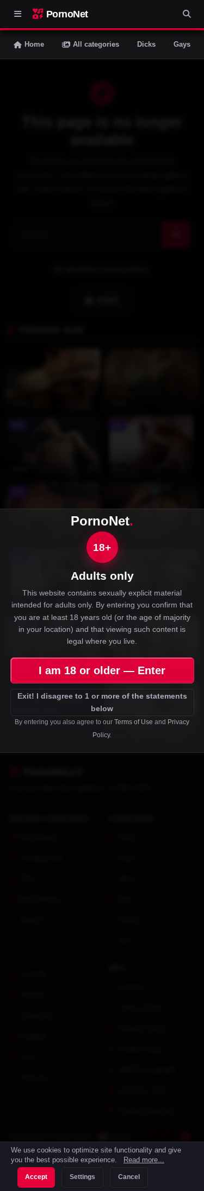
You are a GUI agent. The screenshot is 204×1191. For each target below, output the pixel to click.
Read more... (143, 1160)
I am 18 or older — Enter (102, 670)
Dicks (146, 44)
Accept (36, 1177)
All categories (96, 44)
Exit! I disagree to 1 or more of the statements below (102, 702)
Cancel (129, 1177)
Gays (182, 44)
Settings (82, 1177)
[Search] (187, 14)
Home (34, 44)
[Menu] (17, 14)
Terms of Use (133, 722)
